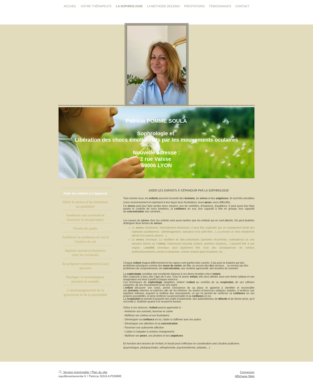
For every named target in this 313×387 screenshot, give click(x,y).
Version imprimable (76, 372)
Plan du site (99, 372)
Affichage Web (244, 376)
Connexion (247, 372)
